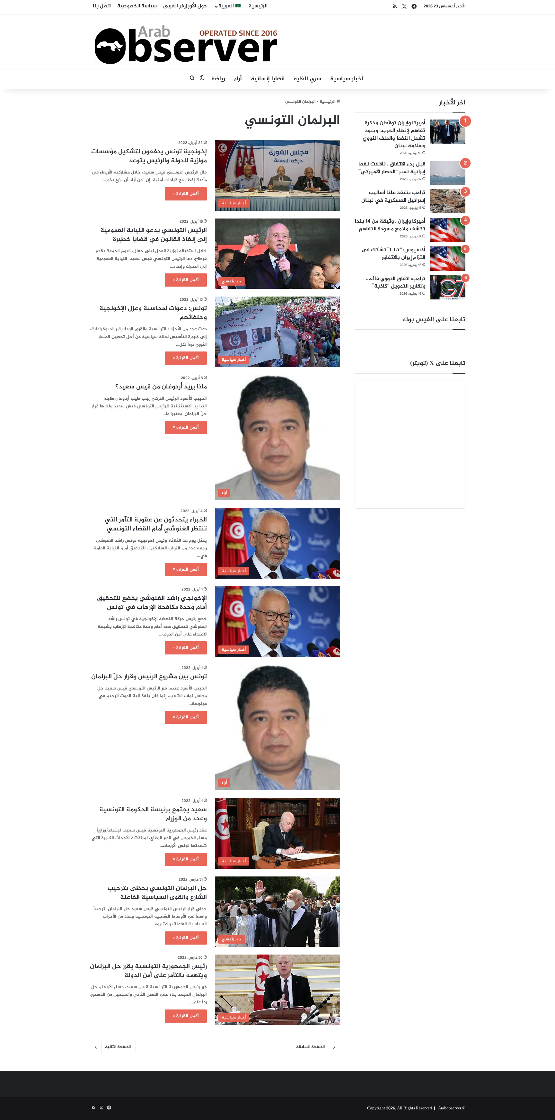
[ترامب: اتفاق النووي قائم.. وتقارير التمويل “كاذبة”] (447, 287)
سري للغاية (307, 79)
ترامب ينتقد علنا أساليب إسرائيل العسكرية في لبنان (393, 196)
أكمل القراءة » (186, 194)
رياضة (218, 79)
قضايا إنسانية (268, 79)
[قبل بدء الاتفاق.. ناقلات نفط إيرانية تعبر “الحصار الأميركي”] (447, 173)
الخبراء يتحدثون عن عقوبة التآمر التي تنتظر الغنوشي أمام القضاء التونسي (156, 524)
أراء (238, 79)
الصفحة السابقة (310, 1047)
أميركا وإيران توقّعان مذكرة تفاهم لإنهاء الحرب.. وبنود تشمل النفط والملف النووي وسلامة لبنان (394, 134)
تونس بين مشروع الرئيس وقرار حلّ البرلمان (149, 676)
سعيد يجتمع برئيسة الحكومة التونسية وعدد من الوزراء (153, 814)
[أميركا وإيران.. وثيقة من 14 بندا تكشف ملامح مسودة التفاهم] (447, 230)
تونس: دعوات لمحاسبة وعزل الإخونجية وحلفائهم (153, 313)
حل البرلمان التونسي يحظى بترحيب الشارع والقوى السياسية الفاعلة (157, 893)
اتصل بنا (102, 6)
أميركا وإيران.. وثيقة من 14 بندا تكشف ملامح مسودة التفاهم (390, 225)
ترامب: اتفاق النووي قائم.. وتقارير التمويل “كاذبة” (395, 282)
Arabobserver (449, 1108)
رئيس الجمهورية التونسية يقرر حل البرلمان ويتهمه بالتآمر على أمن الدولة (148, 971)
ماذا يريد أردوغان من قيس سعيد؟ (161, 387)
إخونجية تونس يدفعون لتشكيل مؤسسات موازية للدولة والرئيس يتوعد (149, 156)
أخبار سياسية (346, 79)
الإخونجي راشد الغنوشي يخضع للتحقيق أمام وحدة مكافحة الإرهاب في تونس (152, 603)
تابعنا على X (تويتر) (437, 363)
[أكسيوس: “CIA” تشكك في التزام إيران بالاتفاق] (447, 258)
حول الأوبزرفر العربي (185, 6)
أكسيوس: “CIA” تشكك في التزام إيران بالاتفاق (393, 253)
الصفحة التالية (118, 1047)
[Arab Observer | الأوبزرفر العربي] (186, 41)
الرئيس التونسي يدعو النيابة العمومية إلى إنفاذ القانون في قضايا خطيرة (153, 235)
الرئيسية (258, 6)
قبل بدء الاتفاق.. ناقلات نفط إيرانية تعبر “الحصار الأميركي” (391, 168)
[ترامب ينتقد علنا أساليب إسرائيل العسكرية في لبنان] (447, 201)
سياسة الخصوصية (137, 6)
